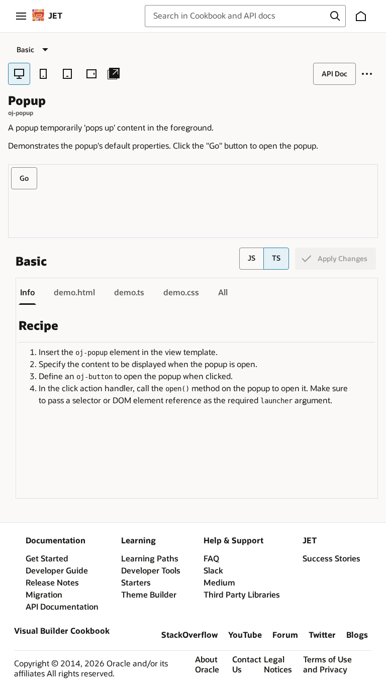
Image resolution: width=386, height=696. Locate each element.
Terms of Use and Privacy (327, 665)
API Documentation (62, 607)
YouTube (245, 635)
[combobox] (240, 16)
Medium (219, 583)
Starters (136, 583)
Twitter (322, 635)
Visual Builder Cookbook (62, 631)
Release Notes (52, 583)
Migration (44, 595)
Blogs (357, 635)
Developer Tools (150, 571)
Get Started (47, 559)
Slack (213, 571)
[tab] (27, 292)
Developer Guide (57, 571)
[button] (337, 16)
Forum (285, 635)
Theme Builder (148, 595)
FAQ (211, 559)
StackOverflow (189, 635)
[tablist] (186, 293)
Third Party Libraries (242, 595)
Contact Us (246, 665)
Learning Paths (149, 559)
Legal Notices (278, 665)
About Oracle (207, 665)
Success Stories (331, 559)
